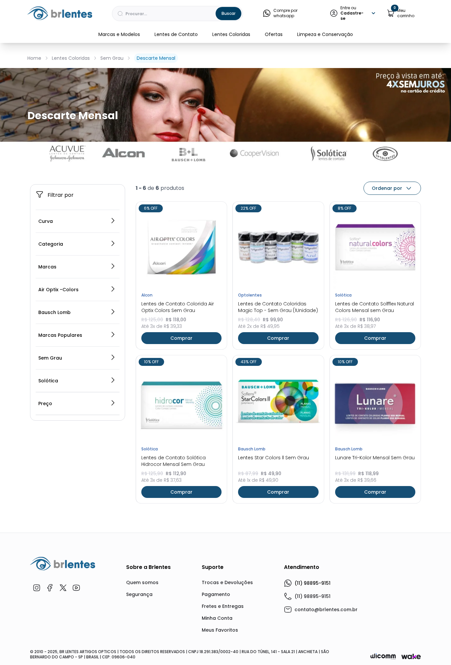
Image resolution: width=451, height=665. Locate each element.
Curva (45, 221)
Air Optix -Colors (58, 289)
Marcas (47, 266)
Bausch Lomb (54, 312)
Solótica (48, 380)
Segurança (139, 594)
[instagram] (36, 588)
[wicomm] (383, 656)
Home (34, 58)
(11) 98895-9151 (312, 583)
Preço (45, 403)
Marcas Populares (60, 335)
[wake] (411, 656)
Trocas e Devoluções (227, 582)
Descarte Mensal (156, 58)
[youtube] (76, 588)
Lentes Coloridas (231, 34)
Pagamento (216, 594)
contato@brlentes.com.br (326, 609)
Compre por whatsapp (285, 13)
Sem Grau (111, 58)
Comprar (181, 338)
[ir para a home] (62, 564)
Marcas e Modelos (119, 34)
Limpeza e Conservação (325, 34)
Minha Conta (217, 618)
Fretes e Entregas (223, 606)
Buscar (228, 13)
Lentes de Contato (176, 34)
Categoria (50, 244)
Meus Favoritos (220, 630)
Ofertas (274, 34)
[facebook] (49, 588)
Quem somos (142, 582)
